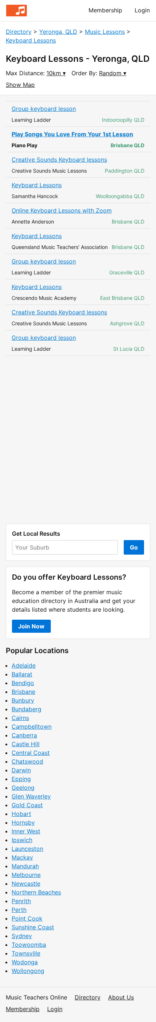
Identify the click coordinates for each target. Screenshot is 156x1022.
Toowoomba (29, 944)
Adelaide (24, 665)
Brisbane (23, 691)
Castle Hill (26, 744)
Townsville (26, 953)
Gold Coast (27, 805)
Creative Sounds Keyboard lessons (59, 159)
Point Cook (27, 918)
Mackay (22, 857)
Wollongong (28, 970)
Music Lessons (105, 31)
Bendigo (23, 683)
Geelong (23, 787)
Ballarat (22, 674)
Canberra (24, 735)
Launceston (27, 848)
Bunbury (23, 700)
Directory (19, 31)
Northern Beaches (36, 892)
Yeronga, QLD (58, 31)
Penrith (21, 901)
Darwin (21, 770)
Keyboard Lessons (31, 40)
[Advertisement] (78, 440)
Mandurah (25, 866)
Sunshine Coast (33, 927)
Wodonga (25, 962)
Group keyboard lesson (44, 108)
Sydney (22, 935)
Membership (105, 10)
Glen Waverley (31, 796)
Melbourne (26, 874)
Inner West (26, 831)
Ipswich (22, 840)
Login (142, 10)
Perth (19, 909)
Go (134, 547)
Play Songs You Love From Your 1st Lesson (72, 134)
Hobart (21, 813)
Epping (21, 778)
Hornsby (23, 822)
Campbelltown (32, 726)
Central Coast (31, 752)
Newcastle (26, 883)
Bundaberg (26, 709)
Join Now (31, 626)
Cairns (20, 717)
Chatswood (27, 761)
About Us (121, 997)
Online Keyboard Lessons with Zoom (62, 210)
